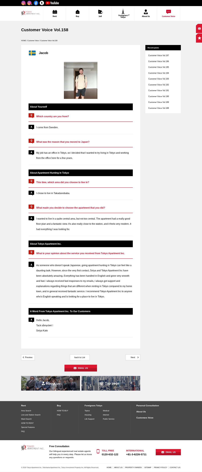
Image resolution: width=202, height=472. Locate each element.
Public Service (108, 419)
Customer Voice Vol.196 (158, 61)
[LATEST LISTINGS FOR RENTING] (54, 13)
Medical (106, 411)
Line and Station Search (31, 415)
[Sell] (100, 13)
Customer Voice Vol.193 (158, 79)
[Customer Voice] (168, 13)
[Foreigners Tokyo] (123, 13)
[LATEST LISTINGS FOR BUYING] (77, 13)
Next (133, 357)
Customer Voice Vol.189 (158, 102)
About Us (141, 411)
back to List (79, 357)
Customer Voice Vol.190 (158, 96)
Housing (88, 415)
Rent (23, 405)
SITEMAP (147, 467)
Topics (87, 411)
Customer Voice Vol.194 (158, 73)
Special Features (28, 427)
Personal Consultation (147, 405)
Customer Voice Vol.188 (158, 108)
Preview (28, 357)
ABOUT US (118, 467)
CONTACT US (175, 467)
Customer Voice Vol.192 (158, 85)
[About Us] (145, 13)
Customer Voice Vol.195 (158, 67)
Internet (106, 415)
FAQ (23, 431)
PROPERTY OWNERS (133, 467)
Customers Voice (144, 417)
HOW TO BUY (62, 411)
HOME (109, 467)
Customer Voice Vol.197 (158, 55)
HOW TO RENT (27, 423)
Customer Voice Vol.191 (158, 90)
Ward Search (26, 419)
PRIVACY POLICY (160, 467)
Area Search (26, 411)
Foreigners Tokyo (93, 405)
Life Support (89, 419)
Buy (59, 405)
